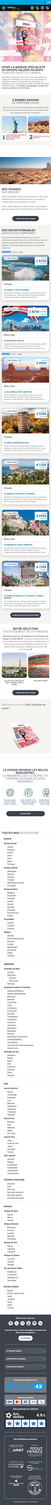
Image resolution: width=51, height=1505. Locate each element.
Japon (10, 1146)
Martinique (11, 1028)
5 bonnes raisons (25, 101)
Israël (9, 1296)
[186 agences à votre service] (37, 8)
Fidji (9, 1186)
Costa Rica (11, 1002)
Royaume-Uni (13, 913)
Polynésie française (15, 1198)
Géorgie (10, 1162)
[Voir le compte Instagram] (34, 1323)
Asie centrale (9, 1155)
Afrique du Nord (11, 1211)
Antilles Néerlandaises (16, 994)
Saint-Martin (12, 1042)
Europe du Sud (10, 843)
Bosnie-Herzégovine (15, 938)
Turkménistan (13, 1173)
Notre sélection (25, 630)
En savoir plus (25, 814)
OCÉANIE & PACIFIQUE (14, 1180)
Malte (9, 861)
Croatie (10, 944)
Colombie (11, 1067)
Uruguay (10, 1075)
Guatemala (12, 1019)
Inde (9, 1125)
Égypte (10, 1214)
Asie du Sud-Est (11, 1088)
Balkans (7, 932)
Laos (9, 1100)
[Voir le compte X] (16, 1323)
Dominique (11, 1008)
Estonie (10, 923)
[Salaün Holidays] (13, 8)
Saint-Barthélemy (14, 1039)
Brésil (9, 1061)
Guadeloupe (12, 1017)
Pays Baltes (9, 919)
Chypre (10, 847)
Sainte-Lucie (12, 1048)
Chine (9, 1140)
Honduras (11, 1022)
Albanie (10, 936)
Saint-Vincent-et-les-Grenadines (20, 1045)
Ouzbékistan (12, 1170)
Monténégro (12, 947)
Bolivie (10, 1058)
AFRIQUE (8, 1206)
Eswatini (10, 1230)
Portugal (10, 864)
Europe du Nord (10, 889)
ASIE (6, 1084)
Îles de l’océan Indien (13, 1268)
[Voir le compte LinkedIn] (40, 1323)
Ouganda (11, 1249)
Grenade (10, 1014)
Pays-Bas (11, 910)
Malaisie (10, 1103)
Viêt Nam (11, 1115)
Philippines (12, 1106)
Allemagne (11, 871)
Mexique (10, 984)
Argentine (11, 1055)
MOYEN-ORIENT (11, 1286)
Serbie (10, 953)
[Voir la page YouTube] (28, 1323)
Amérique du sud (11, 1052)
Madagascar (12, 1277)
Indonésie (11, 1097)
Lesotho (10, 1233)
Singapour (11, 1109)
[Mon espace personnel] (42, 8)
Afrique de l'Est (10, 1242)
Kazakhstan (12, 1165)
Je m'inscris (26, 1338)
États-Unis (11, 975)
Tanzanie (11, 1252)
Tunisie (10, 1220)
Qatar (9, 1305)
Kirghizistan (12, 1168)
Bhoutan (10, 1122)
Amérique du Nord (12, 969)
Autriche (10, 874)
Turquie (10, 1308)
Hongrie (10, 877)
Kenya (10, 1246)
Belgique (11, 893)
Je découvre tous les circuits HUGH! (25, 615)
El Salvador (12, 1011)
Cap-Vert (10, 1259)
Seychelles (11, 1280)
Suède (10, 916)
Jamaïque (11, 1025)
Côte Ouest (13, 981)
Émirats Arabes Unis (15, 1293)
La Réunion (12, 1275)
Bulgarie (10, 941)
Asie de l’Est (9, 1137)
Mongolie (11, 1149)
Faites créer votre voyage (25, 219)
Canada (10, 972)
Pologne (10, 880)
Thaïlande (11, 1112)
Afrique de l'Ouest (11, 1255)
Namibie (10, 1236)
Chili (9, 1064)
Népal (9, 1130)
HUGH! (3, 59)
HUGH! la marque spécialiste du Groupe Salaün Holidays (23, 69)
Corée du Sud (13, 1143)
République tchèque (15, 883)
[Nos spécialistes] (32, 8)
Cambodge (11, 1095)
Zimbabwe (11, 1239)
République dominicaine (17, 1037)
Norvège (10, 907)
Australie (11, 1184)
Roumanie (11, 950)
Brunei (10, 1092)
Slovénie (10, 956)
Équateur (11, 1069)
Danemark (11, 896)
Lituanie (10, 928)
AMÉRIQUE (9, 964)
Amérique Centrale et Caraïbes (17, 987)
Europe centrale (11, 868)
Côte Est (12, 978)
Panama (10, 1034)
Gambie (10, 1262)
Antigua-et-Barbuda (15, 991)
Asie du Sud (9, 1118)
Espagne (11, 850)
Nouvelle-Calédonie (15, 1192)
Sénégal (10, 1265)
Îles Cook (11, 1189)
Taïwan (10, 1152)
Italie (9, 858)
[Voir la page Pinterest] (22, 1323)
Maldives (11, 1128)
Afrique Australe (11, 1224)
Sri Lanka (11, 1133)
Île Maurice (11, 1272)
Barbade (10, 999)
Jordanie (11, 1299)
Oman (9, 1302)
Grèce (9, 855)
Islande (10, 904)
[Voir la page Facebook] (11, 1323)
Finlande (11, 898)
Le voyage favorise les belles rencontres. (26, 775)
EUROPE (8, 839)
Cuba (9, 1005)
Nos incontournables (18, 232)
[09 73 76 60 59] (47, 8)
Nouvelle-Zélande (14, 1195)
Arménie (10, 1159)
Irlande (10, 901)
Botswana (11, 1227)
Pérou (9, 1072)
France (10, 853)
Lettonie (10, 926)
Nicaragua (11, 1031)
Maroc (10, 1217)
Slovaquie (11, 885)
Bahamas (11, 997)
